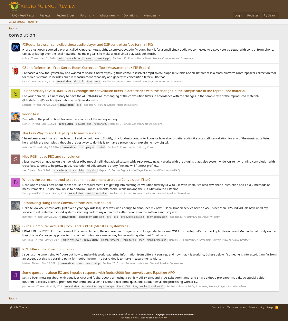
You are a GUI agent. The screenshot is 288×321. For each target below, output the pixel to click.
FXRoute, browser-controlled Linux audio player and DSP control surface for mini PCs (88, 44)
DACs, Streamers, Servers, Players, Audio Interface (221, 240)
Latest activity (17, 21)
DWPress (27, 240)
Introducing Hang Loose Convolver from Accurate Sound (66, 202)
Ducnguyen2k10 (31, 193)
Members (150, 15)
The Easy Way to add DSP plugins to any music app (61, 133)
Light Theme (19, 307)
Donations (131, 15)
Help (270, 307)
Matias (26, 263)
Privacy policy (256, 307)
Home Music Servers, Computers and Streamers (165, 58)
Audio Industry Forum (142, 147)
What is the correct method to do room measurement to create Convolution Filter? (86, 179)
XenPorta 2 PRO (129, 317)
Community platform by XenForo (123, 314)
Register (33, 21)
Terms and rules (236, 307)
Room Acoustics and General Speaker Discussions (161, 193)
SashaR (26, 104)
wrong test (30, 114)
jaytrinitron (28, 286)
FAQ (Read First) (23, 15)
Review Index (65, 15)
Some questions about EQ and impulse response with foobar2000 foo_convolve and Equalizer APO (98, 272)
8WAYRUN (162, 317)
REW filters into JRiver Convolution (48, 249)
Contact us (218, 307)
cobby (26, 58)
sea (24, 170)
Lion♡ (26, 123)
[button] (94, 15)
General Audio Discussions (122, 104)
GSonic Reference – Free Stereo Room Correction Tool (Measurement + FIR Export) (86, 67)
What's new (107, 15)
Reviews (45, 15)
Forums (85, 15)
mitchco (27, 147)
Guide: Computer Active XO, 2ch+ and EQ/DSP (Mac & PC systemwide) (76, 226)
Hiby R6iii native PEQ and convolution (51, 156)
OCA (24, 81)
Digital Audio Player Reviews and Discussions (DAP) (150, 170)
